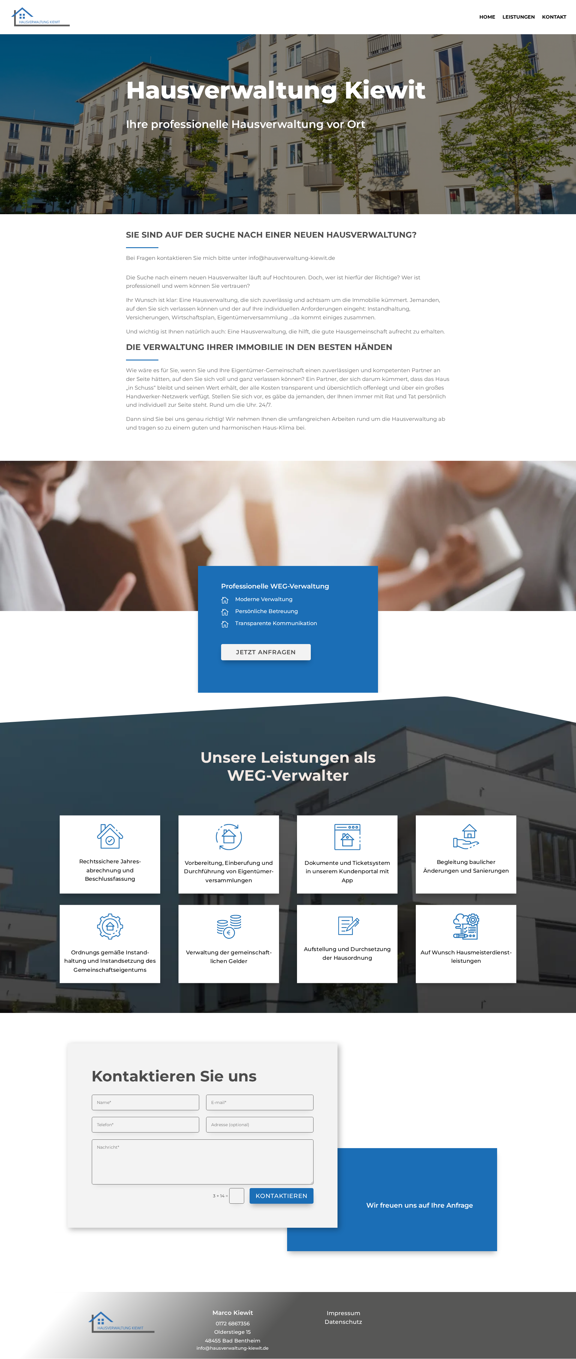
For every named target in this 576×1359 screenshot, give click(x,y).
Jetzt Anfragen (266, 652)
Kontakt (554, 17)
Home (487, 17)
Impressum (343, 1313)
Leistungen (518, 17)
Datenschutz (343, 1321)
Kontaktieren (282, 1195)
